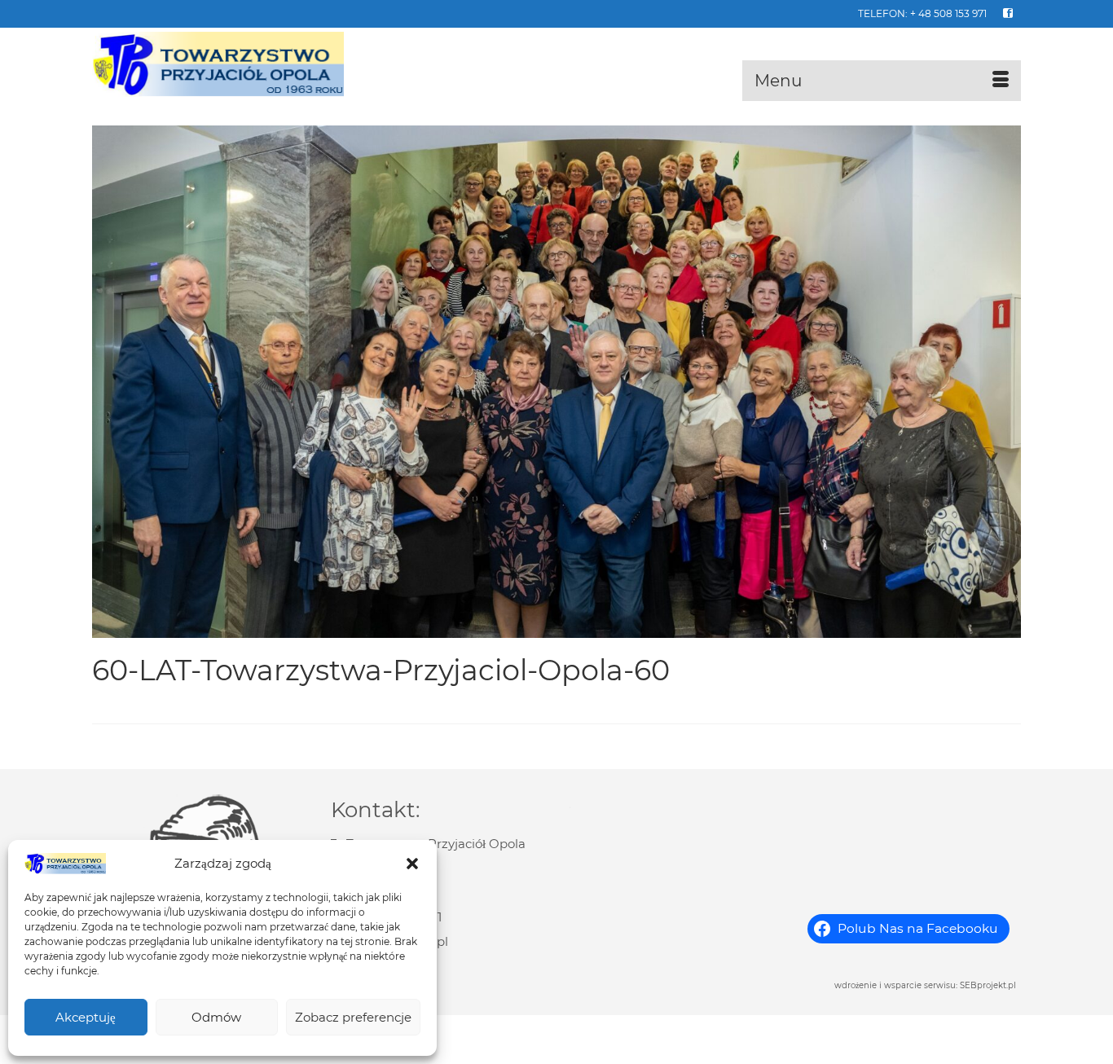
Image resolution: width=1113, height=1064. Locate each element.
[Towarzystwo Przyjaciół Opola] (238, 64)
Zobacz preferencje (353, 1017)
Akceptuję (85, 1017)
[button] (412, 863)
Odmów (216, 1017)
